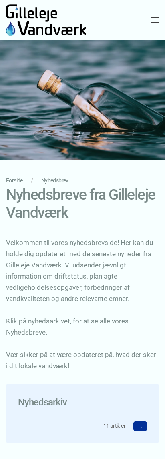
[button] (155, 20)
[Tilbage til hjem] (46, 20)
